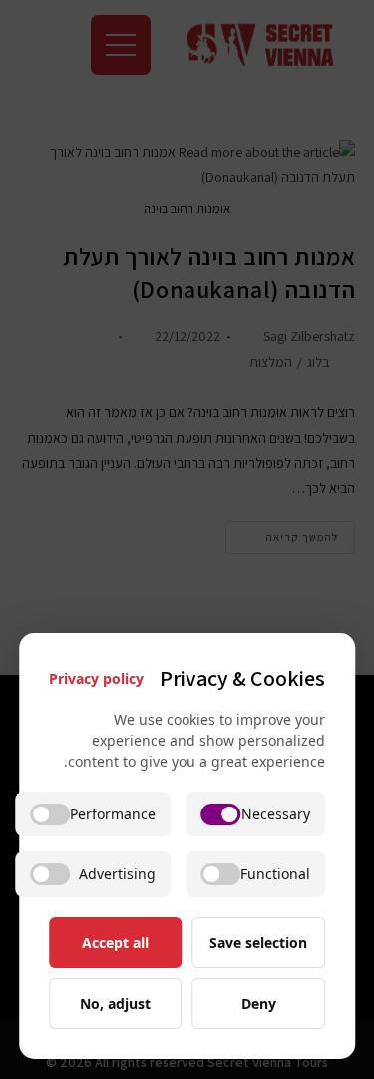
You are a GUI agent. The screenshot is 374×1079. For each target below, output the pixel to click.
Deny (258, 1003)
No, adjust (115, 1003)
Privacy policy (96, 678)
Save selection (258, 942)
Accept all (115, 942)
